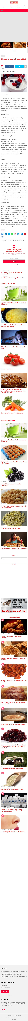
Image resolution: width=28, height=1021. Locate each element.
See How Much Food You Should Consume (14, 549)
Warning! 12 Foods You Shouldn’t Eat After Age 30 (14, 681)
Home (2, 1018)
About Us (7, 1018)
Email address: (4, 985)
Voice (3, 242)
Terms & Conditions (22, 1018)
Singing (22, 240)
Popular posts (11, 7)
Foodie (3, 56)
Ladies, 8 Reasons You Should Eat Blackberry (11, 484)
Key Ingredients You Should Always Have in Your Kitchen (14, 462)
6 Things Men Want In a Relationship (12, 769)
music (12, 240)
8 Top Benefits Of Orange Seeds (10, 528)
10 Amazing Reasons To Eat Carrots (12, 413)
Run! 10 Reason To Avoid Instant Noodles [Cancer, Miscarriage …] (13, 325)
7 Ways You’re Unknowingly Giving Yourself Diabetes (11, 810)
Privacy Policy (14, 1018)
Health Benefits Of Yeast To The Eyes (12, 789)
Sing (17, 240)
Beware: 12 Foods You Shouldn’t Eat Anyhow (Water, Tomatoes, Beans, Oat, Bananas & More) (13, 391)
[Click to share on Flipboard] (15, 234)
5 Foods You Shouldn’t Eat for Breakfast (13, 724)
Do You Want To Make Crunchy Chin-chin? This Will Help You (14, 506)
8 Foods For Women (7, 369)
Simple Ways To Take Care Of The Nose (13, 832)
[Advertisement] (14, 27)
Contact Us (14, 1019)
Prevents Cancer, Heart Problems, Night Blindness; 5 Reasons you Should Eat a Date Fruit (13, 746)
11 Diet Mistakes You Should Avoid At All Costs (13, 347)
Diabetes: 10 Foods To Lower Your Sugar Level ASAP (19, 50)
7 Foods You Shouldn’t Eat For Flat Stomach (6, 50)
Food (3, 240)
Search (26, 10)
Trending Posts (24, 7)
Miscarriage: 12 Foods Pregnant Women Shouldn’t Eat (13, 703)
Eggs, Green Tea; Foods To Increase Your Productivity (13, 303)
